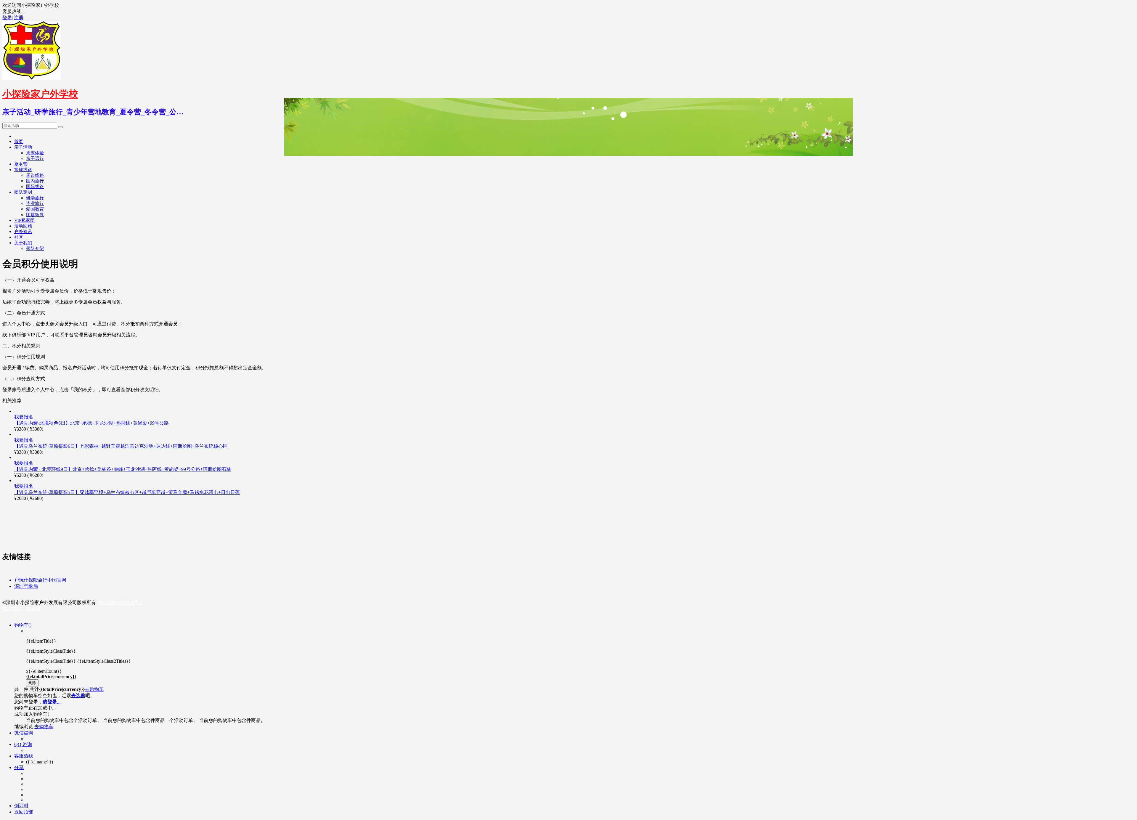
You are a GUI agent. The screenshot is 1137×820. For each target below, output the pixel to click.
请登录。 (52, 701)
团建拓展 (35, 214)
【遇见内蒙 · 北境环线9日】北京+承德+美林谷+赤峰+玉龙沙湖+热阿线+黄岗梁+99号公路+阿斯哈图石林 (122, 469)
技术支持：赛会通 (21, 608)
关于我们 (23, 242)
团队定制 (23, 192)
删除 (32, 683)
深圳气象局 (26, 586)
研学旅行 (35, 197)
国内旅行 (35, 181)
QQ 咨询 (23, 744)
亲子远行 (35, 158)
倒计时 (21, 805)
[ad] (162, 543)
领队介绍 (35, 248)
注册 (18, 17)
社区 (18, 237)
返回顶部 (23, 811)
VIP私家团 (24, 220)
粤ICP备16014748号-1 (120, 602)
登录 (7, 17)
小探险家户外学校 (40, 94)
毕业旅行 (35, 203)
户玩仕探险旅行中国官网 (40, 579)
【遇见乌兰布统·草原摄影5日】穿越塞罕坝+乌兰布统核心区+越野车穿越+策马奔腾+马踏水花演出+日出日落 (127, 492)
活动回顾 (23, 226)
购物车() (22, 625)
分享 (19, 767)
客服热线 (23, 755)
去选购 (78, 695)
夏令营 (21, 164)
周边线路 (35, 175)
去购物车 (94, 689)
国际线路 (35, 186)
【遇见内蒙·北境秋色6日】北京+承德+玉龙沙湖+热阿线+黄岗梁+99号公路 (91, 423)
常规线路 (23, 169)
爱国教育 (35, 209)
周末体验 (35, 152)
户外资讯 (23, 231)
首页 (18, 141)
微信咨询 (23, 732)
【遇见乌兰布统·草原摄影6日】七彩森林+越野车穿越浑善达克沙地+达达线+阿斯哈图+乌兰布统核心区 (121, 446)
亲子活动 (23, 147)
